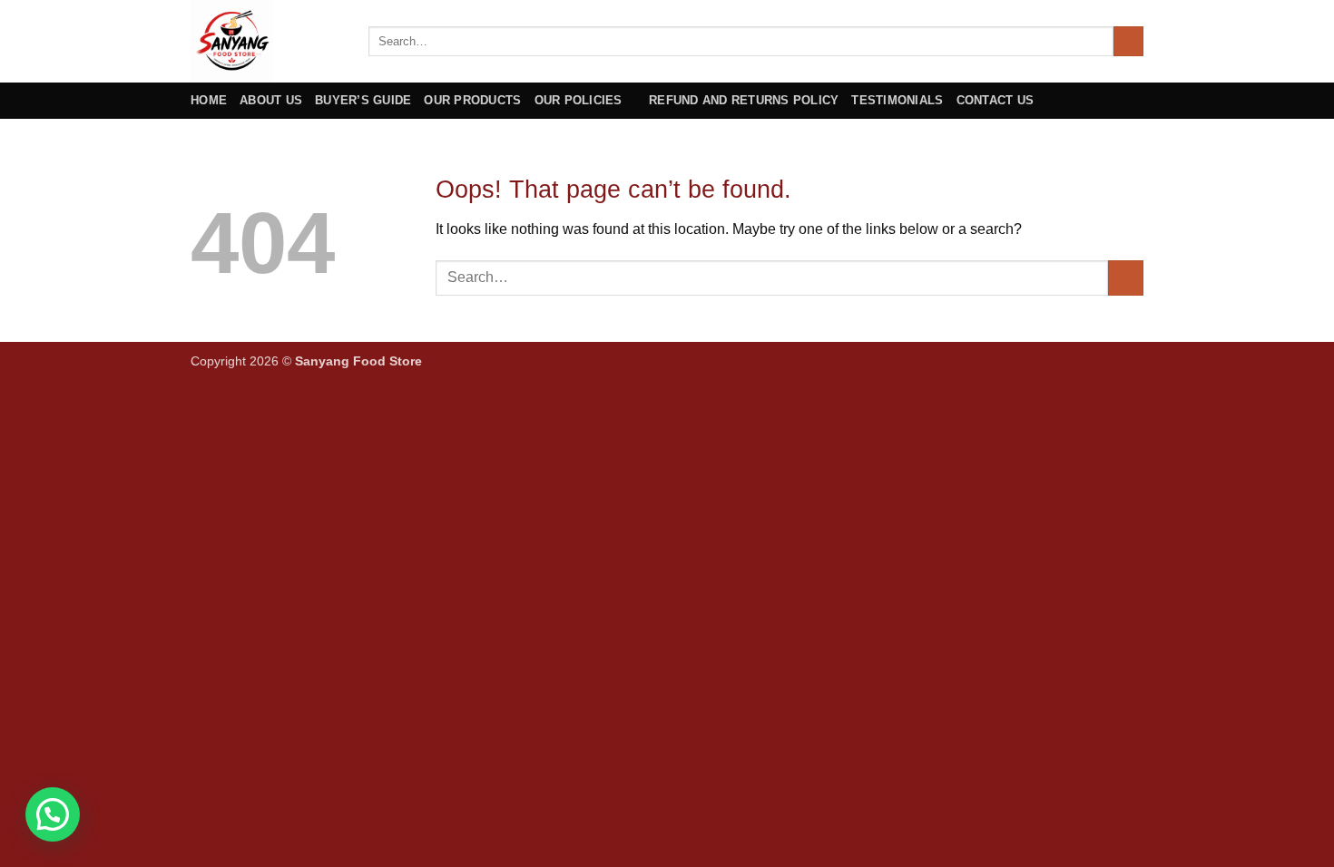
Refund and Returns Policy (744, 100)
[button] (52, 814)
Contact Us (995, 100)
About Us (271, 100)
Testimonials (897, 100)
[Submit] (1128, 41)
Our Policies (579, 100)
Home (209, 100)
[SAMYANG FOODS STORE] (266, 41)
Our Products (472, 100)
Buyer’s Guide (363, 100)
